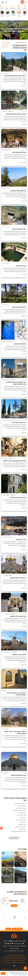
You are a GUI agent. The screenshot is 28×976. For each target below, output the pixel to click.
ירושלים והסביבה (12, 951)
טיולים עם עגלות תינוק (21, 827)
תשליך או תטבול (9, 865)
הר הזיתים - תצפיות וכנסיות (18, 578)
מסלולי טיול (16, 946)
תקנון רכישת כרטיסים (17, 969)
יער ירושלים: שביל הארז (19, 422)
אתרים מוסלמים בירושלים (18, 775)
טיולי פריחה (23, 817)
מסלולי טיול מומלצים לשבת (19, 810)
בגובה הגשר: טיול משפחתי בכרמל (8, 880)
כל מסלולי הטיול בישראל (20, 803)
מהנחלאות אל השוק (20, 344)
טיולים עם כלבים (22, 813)
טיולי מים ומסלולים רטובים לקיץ (18, 831)
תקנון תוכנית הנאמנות (7, 969)
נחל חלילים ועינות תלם (19, 152)
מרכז (19, 951)
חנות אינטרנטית (18, 943)
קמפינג (11, 948)
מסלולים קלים (22, 829)
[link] (14, 966)
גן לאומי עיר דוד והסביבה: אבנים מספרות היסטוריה (16, 694)
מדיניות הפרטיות (16, 974)
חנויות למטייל (6, 941)
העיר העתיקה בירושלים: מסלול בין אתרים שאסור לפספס (16, 383)
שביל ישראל (23, 822)
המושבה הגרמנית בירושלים (18, 497)
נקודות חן (10, 946)
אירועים (5, 946)
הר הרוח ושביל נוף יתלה (19, 307)
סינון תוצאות (20, 42)
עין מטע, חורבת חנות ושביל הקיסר (16, 114)
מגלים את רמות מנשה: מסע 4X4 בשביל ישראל (21, 880)
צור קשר (21, 941)
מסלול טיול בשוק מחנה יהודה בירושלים (14, 461)
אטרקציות (22, 946)
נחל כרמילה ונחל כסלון (19, 229)
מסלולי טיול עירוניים (21, 820)
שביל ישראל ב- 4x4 (21, 815)
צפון (22, 951)
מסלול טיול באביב (21, 806)
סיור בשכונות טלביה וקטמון (18, 616)
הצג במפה (5, 42)
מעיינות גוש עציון (21, 266)
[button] (26, 2)
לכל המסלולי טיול (14, 838)
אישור (3, 973)
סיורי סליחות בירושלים (22, 864)
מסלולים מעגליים (22, 824)
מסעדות (16, 948)
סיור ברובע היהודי (21, 539)
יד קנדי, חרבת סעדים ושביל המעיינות (15, 76)
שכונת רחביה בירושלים (19, 655)
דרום (6, 951)
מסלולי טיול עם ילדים (21, 808)
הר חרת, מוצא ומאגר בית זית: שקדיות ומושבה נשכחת (15, 732)
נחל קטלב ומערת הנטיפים (18, 191)
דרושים (14, 941)
